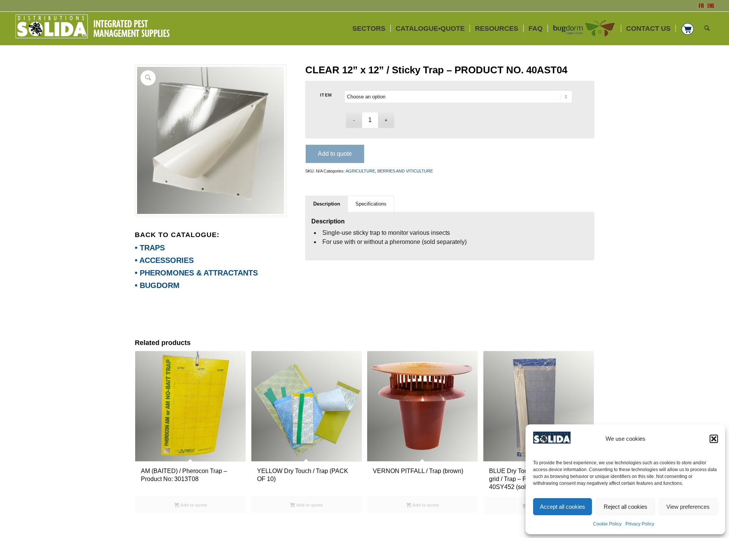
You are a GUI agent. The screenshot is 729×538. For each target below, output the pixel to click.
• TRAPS (150, 248)
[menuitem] (368, 28)
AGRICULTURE (360, 171)
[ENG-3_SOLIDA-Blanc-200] (92, 28)
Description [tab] (326, 204)
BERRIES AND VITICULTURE (405, 171)
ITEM (326, 95)
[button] (714, 439)
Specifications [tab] (371, 204)
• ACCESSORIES (164, 260)
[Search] (707, 28)
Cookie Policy (607, 524)
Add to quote (335, 153)
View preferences (688, 506)
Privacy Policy (639, 524)
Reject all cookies (625, 506)
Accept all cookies (562, 506)
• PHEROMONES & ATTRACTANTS (196, 273)
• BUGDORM (157, 285)
